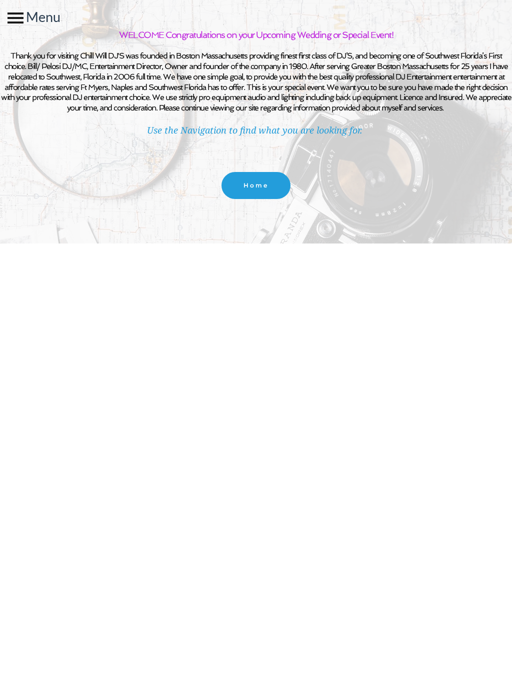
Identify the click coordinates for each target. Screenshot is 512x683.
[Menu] (16, 18)
